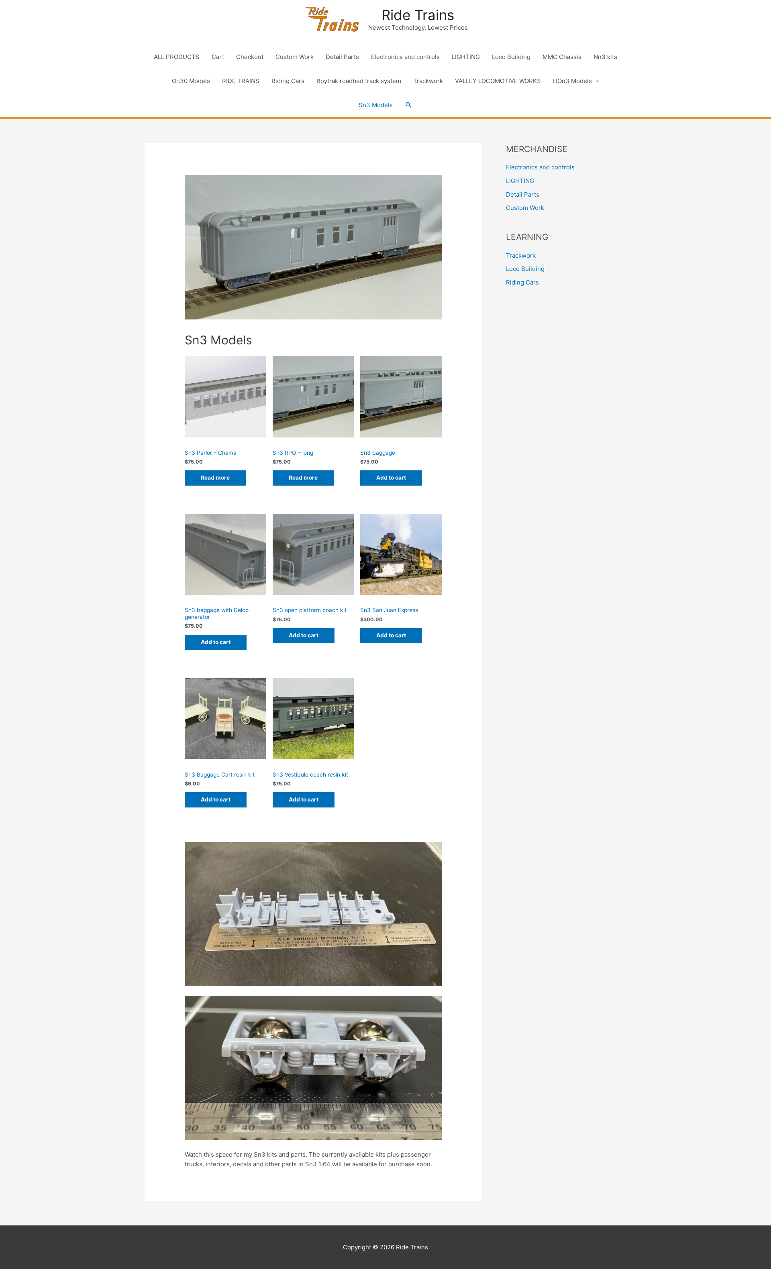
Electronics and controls (405, 57)
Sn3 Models (376, 105)
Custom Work (294, 57)
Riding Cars (287, 81)
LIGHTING (466, 57)
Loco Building (511, 57)
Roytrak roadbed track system (358, 81)
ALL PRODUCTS (177, 57)
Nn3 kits (605, 57)
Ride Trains (417, 14)
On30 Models (191, 81)
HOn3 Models (572, 81)
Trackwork (428, 81)
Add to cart (391, 477)
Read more (215, 477)
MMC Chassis (562, 57)
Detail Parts (342, 57)
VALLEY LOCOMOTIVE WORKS (498, 81)
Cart (218, 57)
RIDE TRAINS (240, 81)
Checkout (249, 57)
